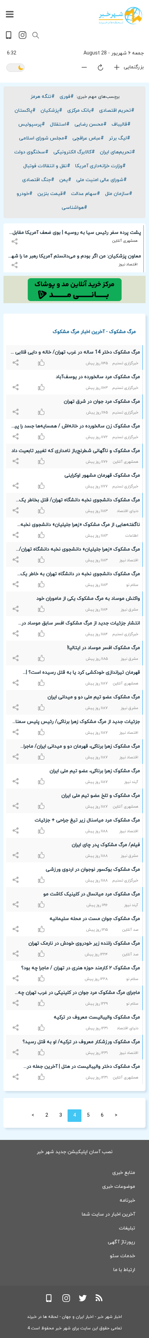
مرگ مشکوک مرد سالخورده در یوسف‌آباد (98, 377)
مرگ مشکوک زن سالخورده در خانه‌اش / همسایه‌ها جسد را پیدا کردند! (75, 427)
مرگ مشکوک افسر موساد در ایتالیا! (103, 648)
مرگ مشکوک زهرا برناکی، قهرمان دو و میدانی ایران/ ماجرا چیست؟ (82, 747)
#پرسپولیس (31, 124)
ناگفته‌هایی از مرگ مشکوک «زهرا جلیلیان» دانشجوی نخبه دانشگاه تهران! (80, 525)
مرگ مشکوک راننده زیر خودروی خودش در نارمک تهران (84, 943)
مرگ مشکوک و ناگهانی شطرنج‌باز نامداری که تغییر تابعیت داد (75, 451)
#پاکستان (25, 110)
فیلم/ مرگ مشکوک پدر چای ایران (106, 845)
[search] (35, 35)
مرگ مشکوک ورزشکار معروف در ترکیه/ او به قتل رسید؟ (81, 1042)
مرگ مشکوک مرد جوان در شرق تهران (102, 401)
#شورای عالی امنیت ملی (101, 180)
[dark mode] (15, 68)
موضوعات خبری (118, 1186)
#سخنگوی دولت (31, 152)
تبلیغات (127, 1228)
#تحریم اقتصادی (116, 110)
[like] (16, 358)
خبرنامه (127, 1200)
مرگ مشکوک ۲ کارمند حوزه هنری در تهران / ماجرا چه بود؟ (80, 968)
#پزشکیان (51, 110)
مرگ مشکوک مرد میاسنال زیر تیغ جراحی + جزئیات (87, 820)
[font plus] (112, 68)
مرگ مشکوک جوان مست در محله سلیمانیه (95, 918)
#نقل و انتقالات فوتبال (46, 166)
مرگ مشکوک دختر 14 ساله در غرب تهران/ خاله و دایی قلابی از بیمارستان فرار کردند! (75, 353)
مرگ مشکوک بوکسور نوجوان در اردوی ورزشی (93, 869)
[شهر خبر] (120, 15)
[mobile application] (9, 37)
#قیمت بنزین (51, 193)
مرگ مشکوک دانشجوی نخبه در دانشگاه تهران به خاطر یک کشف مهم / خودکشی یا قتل (80, 575)
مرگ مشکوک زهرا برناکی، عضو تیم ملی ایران (95, 771)
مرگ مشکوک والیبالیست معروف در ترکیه (97, 1017)
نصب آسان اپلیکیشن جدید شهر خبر (75, 1152)
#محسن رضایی (90, 124)
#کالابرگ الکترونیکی (74, 152)
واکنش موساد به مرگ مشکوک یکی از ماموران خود (88, 598)
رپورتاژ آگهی (121, 1242)
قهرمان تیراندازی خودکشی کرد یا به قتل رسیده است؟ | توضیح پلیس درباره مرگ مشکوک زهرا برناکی (83, 673)
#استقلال (60, 124)
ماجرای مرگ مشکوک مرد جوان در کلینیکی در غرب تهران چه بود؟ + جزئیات (79, 993)
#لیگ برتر (119, 138)
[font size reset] (96, 68)
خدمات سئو (122, 1256)
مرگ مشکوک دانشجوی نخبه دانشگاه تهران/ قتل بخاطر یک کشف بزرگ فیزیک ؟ (79, 501)
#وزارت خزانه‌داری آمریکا (100, 166)
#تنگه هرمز (42, 96)
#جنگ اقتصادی (38, 180)
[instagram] (22, 37)
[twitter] (83, 1300)
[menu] (9, 14)
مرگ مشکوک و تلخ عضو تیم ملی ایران (100, 795)
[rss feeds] (99, 1300)
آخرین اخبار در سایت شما (108, 1214)
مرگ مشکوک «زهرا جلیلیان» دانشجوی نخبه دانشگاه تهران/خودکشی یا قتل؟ (79, 550)
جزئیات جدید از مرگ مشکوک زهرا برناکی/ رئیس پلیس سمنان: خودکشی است (75, 722)
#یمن (65, 180)
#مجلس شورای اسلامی (43, 138)
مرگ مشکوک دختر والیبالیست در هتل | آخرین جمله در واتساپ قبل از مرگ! (83, 1067)
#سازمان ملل (118, 193)
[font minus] (80, 68)
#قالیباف (121, 124)
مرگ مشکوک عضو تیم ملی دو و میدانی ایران (93, 697)
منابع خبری (123, 1172)
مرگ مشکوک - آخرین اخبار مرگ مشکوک (94, 331)
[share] (15, 237)
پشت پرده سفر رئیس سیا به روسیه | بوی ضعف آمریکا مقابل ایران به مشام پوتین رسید (76, 233)
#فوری (67, 96)
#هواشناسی (74, 207)
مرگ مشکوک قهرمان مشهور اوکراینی (102, 475)
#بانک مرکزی (80, 110)
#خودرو (25, 193)
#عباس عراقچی (88, 138)
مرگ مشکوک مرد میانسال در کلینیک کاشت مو (91, 894)
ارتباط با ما (124, 1270)
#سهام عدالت (85, 193)
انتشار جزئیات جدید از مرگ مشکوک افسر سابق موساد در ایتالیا (80, 624)
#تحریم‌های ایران (117, 152)
